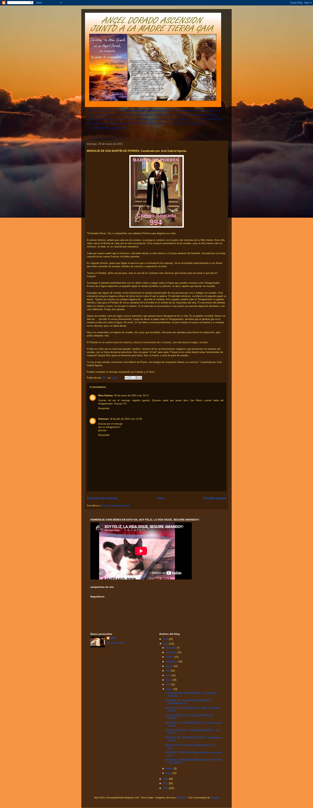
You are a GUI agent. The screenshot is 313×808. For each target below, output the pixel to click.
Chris (113, 638)
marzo (169, 689)
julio (168, 670)
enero (169, 773)
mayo (169, 680)
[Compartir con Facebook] (137, 378)
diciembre (171, 647)
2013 (166, 783)
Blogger (214, 797)
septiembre (172, 661)
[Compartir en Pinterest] (140, 378)
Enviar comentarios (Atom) (116, 505)
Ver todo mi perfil (115, 642)
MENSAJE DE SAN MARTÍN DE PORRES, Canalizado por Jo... (188, 702)
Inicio (160, 498)
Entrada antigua (214, 498)
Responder (103, 408)
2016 (166, 639)
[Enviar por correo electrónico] (126, 378)
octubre (170, 656)
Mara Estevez (105, 395)
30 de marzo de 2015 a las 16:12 (131, 395)
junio (169, 675)
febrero (170, 768)
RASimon (182, 797)
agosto (170, 666)
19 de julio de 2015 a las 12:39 (126, 419)
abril (168, 684)
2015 (166, 643)
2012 (166, 788)
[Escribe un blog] (130, 378)
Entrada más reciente (102, 498)
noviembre (172, 652)
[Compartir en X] (133, 378)
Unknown (103, 419)
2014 (166, 779)
